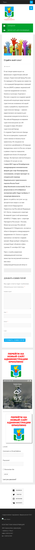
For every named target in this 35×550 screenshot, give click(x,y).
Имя (5, 312)
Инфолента (7, 54)
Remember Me (9, 469)
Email (6, 321)
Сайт (5, 331)
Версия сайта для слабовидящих (18, 30)
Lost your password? (9, 479)
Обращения (11, 25)
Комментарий (7, 291)
